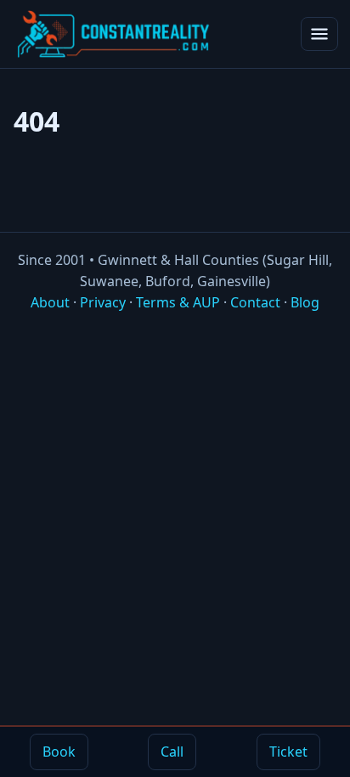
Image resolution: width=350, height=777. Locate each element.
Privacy (103, 302)
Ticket (288, 751)
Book (59, 751)
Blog (305, 302)
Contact (255, 302)
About (50, 302)
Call (172, 751)
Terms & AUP (178, 302)
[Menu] (319, 34)
